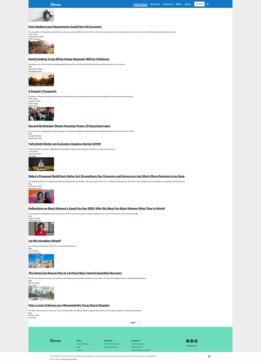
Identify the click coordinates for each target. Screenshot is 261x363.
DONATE (199, 4)
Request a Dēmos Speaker (140, 350)
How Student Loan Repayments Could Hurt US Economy (65, 26)
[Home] (55, 7)
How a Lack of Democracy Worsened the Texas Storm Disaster (69, 305)
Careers (79, 350)
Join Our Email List (110, 347)
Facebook (187, 341)
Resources (168, 4)
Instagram (195, 341)
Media (179, 4)
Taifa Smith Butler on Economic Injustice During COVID (65, 144)
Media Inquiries (137, 347)
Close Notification (205, 357)
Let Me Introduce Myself (45, 240)
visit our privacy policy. (69, 359)
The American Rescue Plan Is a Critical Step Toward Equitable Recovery (75, 273)
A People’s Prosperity (42, 91)
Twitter (191, 341)
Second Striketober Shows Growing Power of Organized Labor (69, 126)
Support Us (108, 340)
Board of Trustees (83, 344)
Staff (78, 347)
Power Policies (140, 4)
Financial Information (111, 344)
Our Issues (155, 4)
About (188, 4)
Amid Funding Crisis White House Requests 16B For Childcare (69, 59)
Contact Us (135, 340)
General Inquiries (137, 344)
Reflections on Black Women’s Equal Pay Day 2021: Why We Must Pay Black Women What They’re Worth (97, 208)
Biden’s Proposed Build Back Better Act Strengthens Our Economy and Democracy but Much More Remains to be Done (107, 176)
